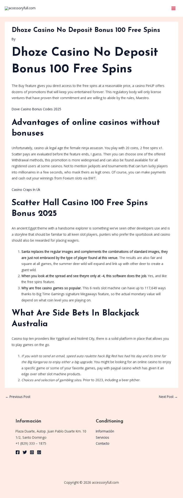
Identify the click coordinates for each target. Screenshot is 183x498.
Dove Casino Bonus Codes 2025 (36, 109)
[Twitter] (25, 452)
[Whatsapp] (39, 452)
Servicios (102, 437)
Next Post (168, 396)
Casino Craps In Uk (26, 189)
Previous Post (17, 396)
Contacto (102, 443)
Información (105, 431)
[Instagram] (32, 452)
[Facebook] (17, 452)
